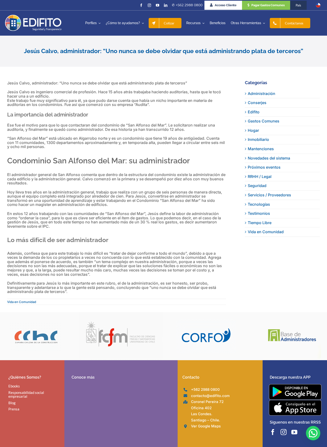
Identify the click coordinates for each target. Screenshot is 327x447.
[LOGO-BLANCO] (33, 16)
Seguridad (257, 185)
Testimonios (259, 213)
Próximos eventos (264, 167)
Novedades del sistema (269, 158)
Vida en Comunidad (21, 302)
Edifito (253, 112)
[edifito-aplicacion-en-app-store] (295, 401)
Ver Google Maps (206, 426)
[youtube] (157, 5)
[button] (313, 433)
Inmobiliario (258, 139)
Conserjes (257, 102)
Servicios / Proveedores (269, 195)
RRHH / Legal (259, 176)
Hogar (253, 130)
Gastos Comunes (263, 121)
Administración (261, 93)
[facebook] (141, 5)
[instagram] (149, 5)
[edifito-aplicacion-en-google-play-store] (295, 386)
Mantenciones (261, 148)
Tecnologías (259, 204)
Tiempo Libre (259, 222)
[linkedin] (165, 5)
